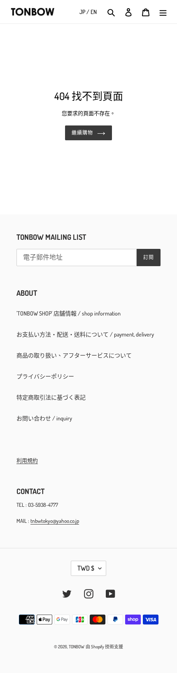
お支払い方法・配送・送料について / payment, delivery (85, 334)
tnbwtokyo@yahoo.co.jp (54, 521)
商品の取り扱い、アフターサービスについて (74, 355)
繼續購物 (82, 133)
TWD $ (85, 568)
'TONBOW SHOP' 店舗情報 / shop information (68, 313)
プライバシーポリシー (45, 376)
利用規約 (27, 460)
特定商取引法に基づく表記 (51, 397)
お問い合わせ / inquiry (44, 418)
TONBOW (76, 647)
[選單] (163, 12)
